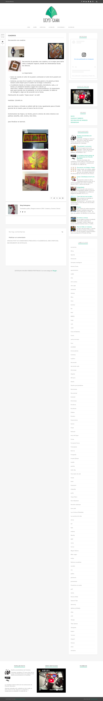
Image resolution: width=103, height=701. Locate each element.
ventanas (73, 650)
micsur (72, 546)
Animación (73, 258)
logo (72, 527)
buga (72, 320)
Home (28, 27)
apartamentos (74, 270)
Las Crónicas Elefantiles (77, 512)
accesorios (73, 247)
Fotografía (73, 454)
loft (71, 523)
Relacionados (61, 27)
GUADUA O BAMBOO (77, 118)
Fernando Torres (75, 443)
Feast (72, 427)
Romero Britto (74, 596)
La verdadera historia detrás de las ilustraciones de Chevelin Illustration (85, 157)
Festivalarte (74, 447)
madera (73, 531)
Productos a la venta (76, 585)
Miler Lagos (74, 554)
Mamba (73, 535)
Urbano (73, 643)
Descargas (73, 370)
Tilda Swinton (74, 623)
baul (72, 312)
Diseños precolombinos (77, 385)
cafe (72, 324)
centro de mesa (75, 339)
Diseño (35, 27)
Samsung (73, 604)
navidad (73, 566)
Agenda (73, 254)
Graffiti (72, 462)
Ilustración (51, 27)
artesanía (73, 289)
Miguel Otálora (75, 550)
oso (72, 570)
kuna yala (73, 508)
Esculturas (73, 408)
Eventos (73, 416)
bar (72, 308)
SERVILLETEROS (75, 608)
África (72, 251)
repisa (72, 593)
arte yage (73, 285)
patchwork (73, 577)
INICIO (73, 116)
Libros (72, 520)
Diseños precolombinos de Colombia (20, 670)
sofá (72, 616)
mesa (72, 543)
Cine (72, 343)
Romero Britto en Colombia (84, 227)
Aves (72, 301)
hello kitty (73, 470)
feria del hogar (74, 435)
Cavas (72, 335)
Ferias (72, 439)
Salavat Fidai (74, 600)
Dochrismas (74, 389)
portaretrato (74, 581)
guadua (73, 466)
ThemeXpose (93, 699)
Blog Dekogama (20, 699)
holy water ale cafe (76, 473)
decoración (74, 362)
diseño (72, 381)
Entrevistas (42, 27)
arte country (74, 281)
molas (72, 558)
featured (73, 431)
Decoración (71, 27)
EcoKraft (73, 397)
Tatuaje (73, 619)
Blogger (55, 270)
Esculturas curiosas (82, 217)
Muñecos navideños (76, 562)
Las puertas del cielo (76, 516)
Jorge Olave (74, 497)
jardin (72, 493)
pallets (72, 573)
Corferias (73, 354)
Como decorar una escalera (84, 196)
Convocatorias (74, 351)
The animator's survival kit (84, 146)
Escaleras (73, 404)
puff (72, 589)
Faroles (79, 207)
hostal (72, 477)
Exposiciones (74, 420)
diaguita (73, 374)
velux (72, 646)
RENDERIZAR (75, 122)
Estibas (73, 412)
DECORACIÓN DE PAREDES (79, 120)
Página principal (10, 1)
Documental (74, 393)
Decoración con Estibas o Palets (86, 167)
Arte (72, 278)
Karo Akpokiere (75, 500)
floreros (73, 450)
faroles (72, 423)
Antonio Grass (74, 266)
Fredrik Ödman (75, 458)
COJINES (73, 347)
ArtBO (72, 274)
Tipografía (73, 627)
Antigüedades (80, 187)
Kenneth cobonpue (76, 504)
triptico (72, 631)
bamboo (73, 304)
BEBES (72, 316)
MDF (72, 539)
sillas (72, 612)
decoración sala (75, 366)
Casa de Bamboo (75, 331)
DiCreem (73, 377)
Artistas (73, 293)
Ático (72, 297)
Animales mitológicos (76, 262)
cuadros (73, 358)
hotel (72, 481)
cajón (72, 327)
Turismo (73, 635)
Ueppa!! (73, 639)
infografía (73, 489)
